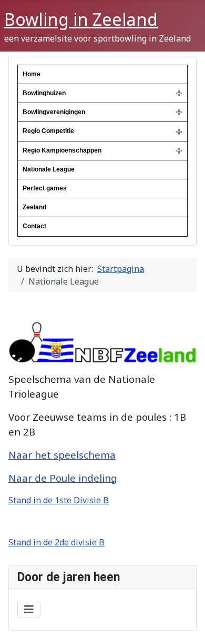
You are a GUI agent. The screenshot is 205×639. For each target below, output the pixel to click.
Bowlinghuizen (44, 93)
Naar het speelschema (62, 454)
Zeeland (34, 207)
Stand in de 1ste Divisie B (58, 500)
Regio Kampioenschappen (62, 150)
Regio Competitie (48, 131)
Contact (34, 226)
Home (31, 74)
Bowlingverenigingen (54, 112)
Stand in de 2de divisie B (56, 542)
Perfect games (45, 188)
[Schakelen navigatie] (28, 609)
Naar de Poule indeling (62, 477)
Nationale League (49, 169)
